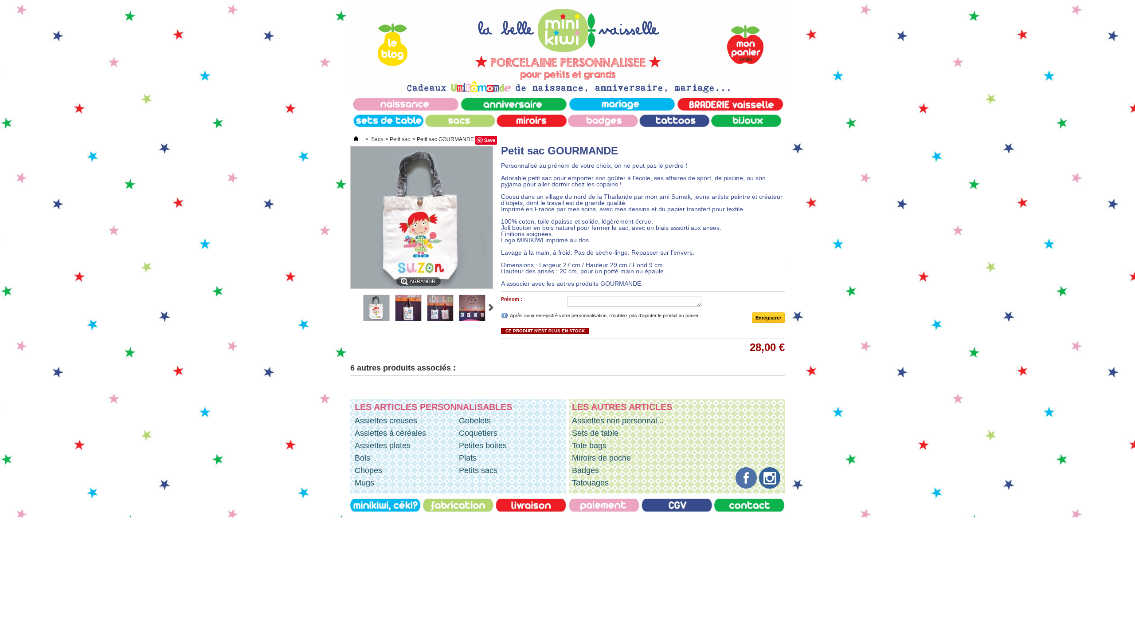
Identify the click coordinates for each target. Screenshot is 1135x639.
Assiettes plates (383, 445)
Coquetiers (478, 433)
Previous (352, 393)
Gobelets (475, 420)
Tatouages (590, 482)
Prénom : (511, 299)
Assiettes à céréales (390, 433)
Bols (362, 458)
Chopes (368, 470)
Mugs (364, 482)
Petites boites (483, 445)
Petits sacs (478, 470)
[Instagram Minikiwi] (769, 485)
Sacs (377, 139)
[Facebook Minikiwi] (747, 485)
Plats (468, 458)
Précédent (354, 308)
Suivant (491, 308)
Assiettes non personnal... (618, 420)
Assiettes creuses (386, 420)
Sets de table (595, 433)
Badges (585, 470)
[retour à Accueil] (356, 139)
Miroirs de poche (601, 458)
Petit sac (400, 139)
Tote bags (589, 445)
